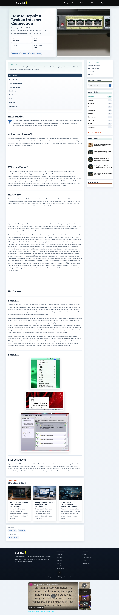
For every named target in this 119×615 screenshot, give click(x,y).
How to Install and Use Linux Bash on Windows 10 (19, 504)
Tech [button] (58, 3)
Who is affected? (14, 87)
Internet (99, 100)
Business (99, 103)
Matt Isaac (15, 40)
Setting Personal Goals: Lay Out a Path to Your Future (102, 152)
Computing (25, 53)
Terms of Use (86, 563)
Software (12, 99)
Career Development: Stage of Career (103, 174)
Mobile (99, 124)
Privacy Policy (86, 560)
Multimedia (99, 127)
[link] (31, 584)
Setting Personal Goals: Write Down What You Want (103, 166)
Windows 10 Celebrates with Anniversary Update (69, 504)
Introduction (13, 79)
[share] (75, 584)
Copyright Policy (87, 557)
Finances (99, 107)
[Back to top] (59, 573)
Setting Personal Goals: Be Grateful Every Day (102, 145)
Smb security (16, 53)
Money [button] (66, 3)
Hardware (12, 91)
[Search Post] (110, 85)
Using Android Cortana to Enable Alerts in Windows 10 (45, 504)
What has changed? (15, 83)
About (84, 554)
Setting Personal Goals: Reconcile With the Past (101, 159)
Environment (84, 3)
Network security (36, 53)
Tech (13, 12)
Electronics (99, 120)
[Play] (84, 598)
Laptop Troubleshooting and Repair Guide (47, 585)
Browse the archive (94, 132)
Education (94, 3)
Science (74, 3)
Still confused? (14, 106)
